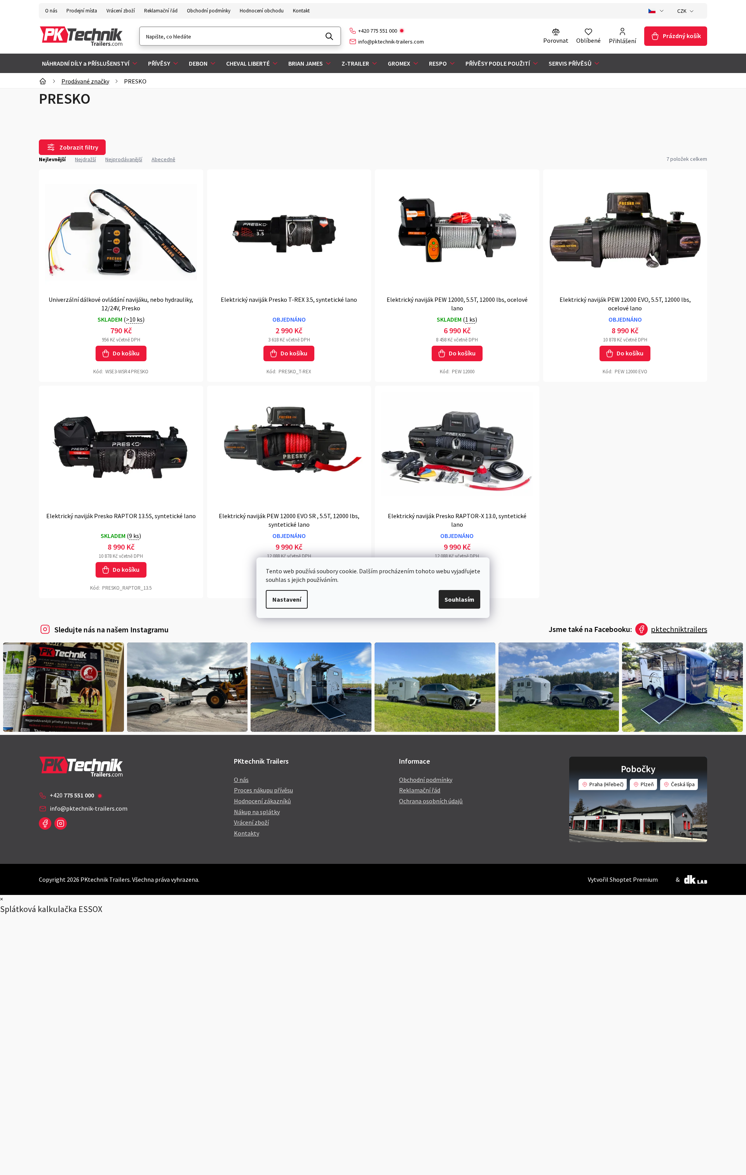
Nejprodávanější (123, 159)
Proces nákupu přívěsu (263, 790)
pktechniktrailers (679, 629)
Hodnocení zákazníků (262, 801)
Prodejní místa (81, 10)
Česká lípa (683, 784)
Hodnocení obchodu (262, 10)
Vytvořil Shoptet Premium (623, 879)
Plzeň (647, 784)
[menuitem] (90, 63)
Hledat (329, 36)
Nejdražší (85, 159)
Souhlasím (459, 599)
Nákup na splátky (257, 812)
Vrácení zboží (120, 10)
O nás (51, 10)
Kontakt (301, 10)
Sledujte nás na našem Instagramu (111, 629)
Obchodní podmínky (208, 10)
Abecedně (163, 159)
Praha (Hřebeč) (606, 784)
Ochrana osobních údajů (431, 801)
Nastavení (286, 599)
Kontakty (246, 833)
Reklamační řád (161, 10)
